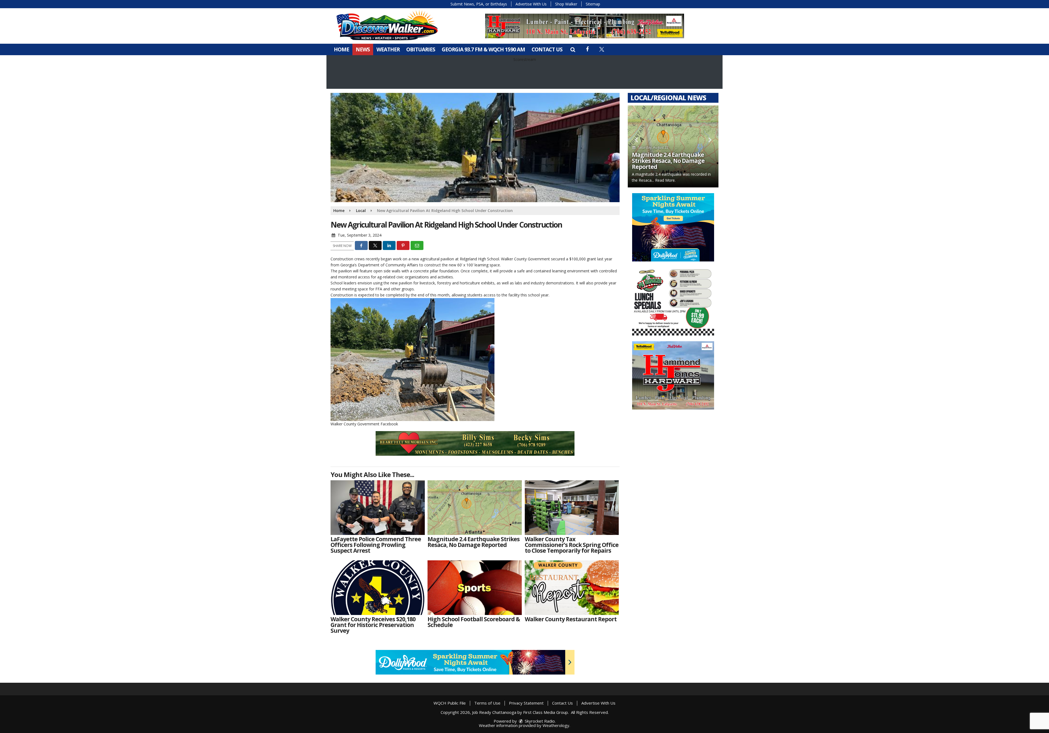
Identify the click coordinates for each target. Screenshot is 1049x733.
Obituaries (420, 49)
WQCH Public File (450, 703)
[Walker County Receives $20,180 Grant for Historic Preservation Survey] (378, 587)
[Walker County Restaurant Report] (572, 587)
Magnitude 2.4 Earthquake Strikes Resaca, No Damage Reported (668, 160)
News (363, 49)
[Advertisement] (584, 26)
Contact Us (547, 49)
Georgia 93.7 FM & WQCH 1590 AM (483, 49)
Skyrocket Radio (539, 721)
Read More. (665, 180)
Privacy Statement (526, 703)
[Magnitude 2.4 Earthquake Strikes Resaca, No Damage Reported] (475, 507)
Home (341, 49)
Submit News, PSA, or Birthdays (478, 4)
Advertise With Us (531, 4)
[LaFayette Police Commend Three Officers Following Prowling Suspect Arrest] (378, 507)
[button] (572, 49)
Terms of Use (487, 703)
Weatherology (556, 725)
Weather (388, 49)
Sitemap (593, 4)
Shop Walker (566, 4)
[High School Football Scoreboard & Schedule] (475, 587)
